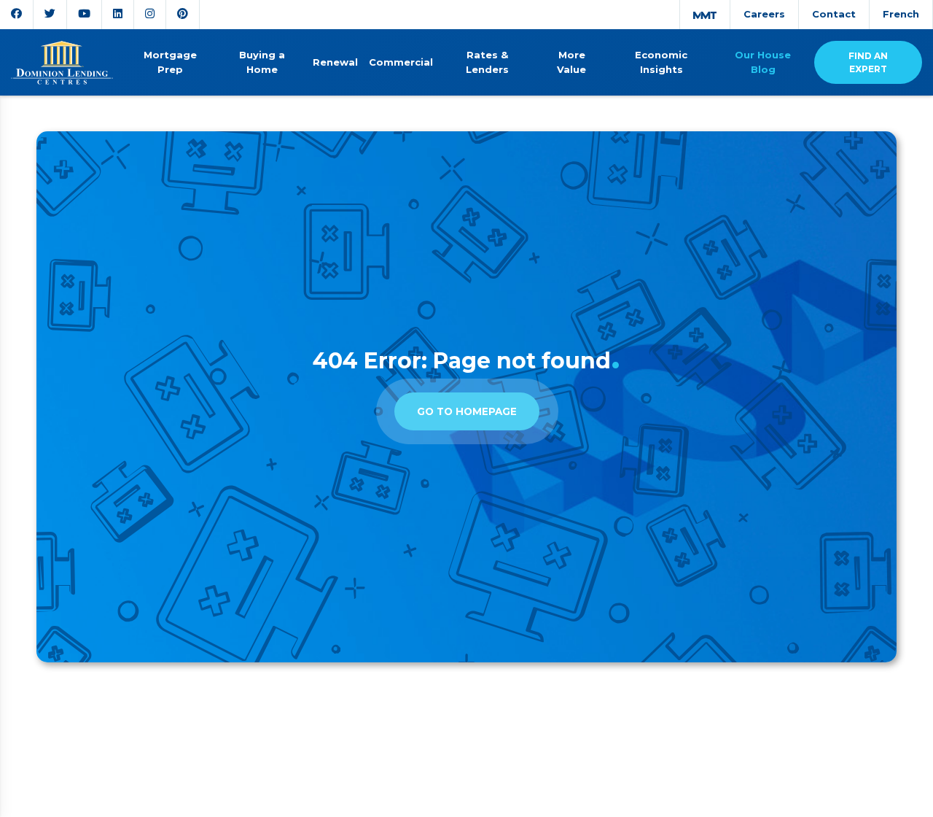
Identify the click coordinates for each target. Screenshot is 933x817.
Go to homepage (467, 411)
